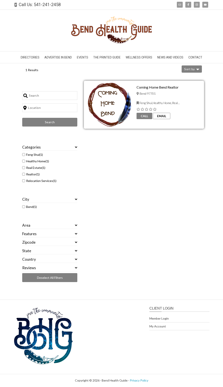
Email (161, 116)
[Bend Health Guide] (111, 42)
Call (144, 116)
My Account (157, 326)
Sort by (189, 69)
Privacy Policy (139, 380)
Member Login (159, 318)
